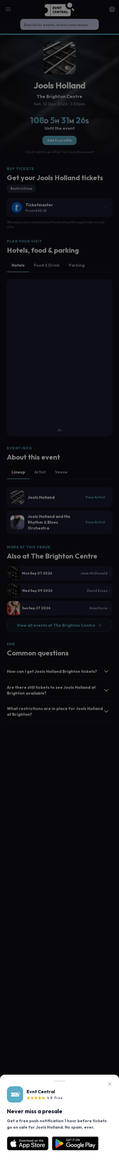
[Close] (109, 1084)
